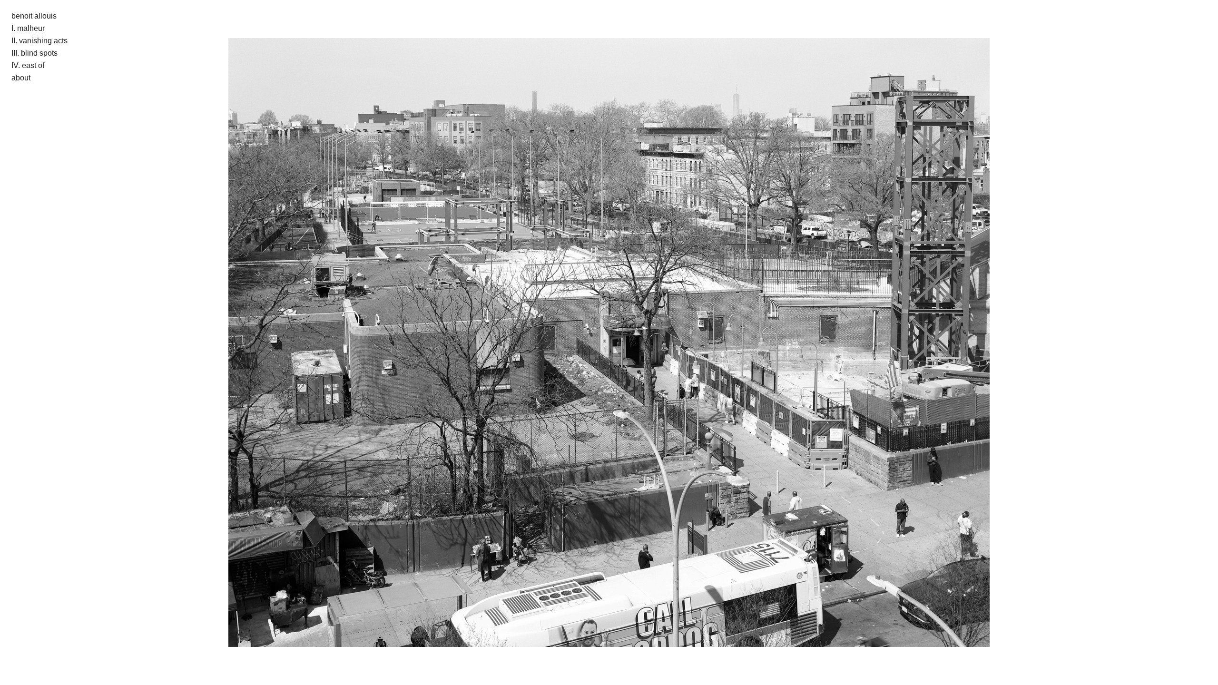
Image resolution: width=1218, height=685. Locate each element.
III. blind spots (34, 53)
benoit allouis (34, 16)
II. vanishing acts (39, 41)
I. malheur (28, 28)
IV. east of (27, 65)
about (20, 78)
